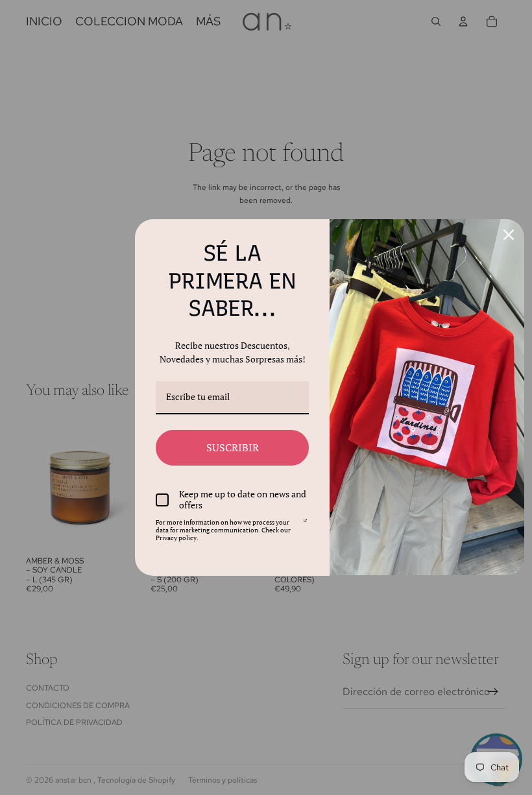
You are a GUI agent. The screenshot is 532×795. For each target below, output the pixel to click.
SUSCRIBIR (232, 447)
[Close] (508, 234)
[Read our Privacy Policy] (305, 524)
